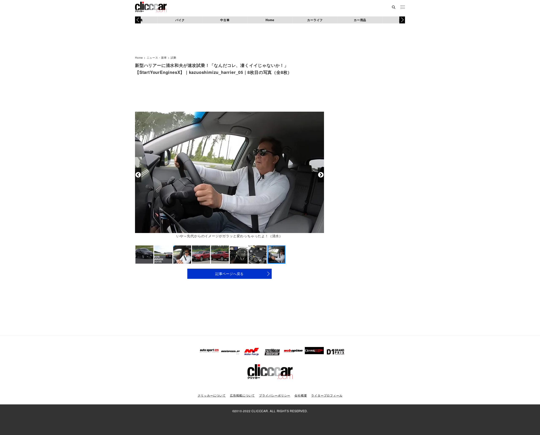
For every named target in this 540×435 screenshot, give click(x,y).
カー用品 (360, 20)
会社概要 (300, 395)
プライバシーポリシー (274, 395)
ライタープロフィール (326, 395)
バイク (180, 20)
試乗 (174, 58)
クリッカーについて (212, 395)
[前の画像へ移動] (138, 175)
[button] (402, 19)
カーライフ (315, 20)
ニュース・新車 (157, 58)
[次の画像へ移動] (321, 175)
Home (270, 20)
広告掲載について (242, 395)
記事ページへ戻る (229, 273)
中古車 (225, 20)
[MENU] (402, 7)
